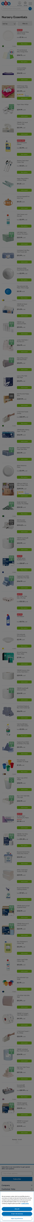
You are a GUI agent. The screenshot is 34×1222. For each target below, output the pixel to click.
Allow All (17, 1209)
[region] (17, 1206)
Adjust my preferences (17, 1218)
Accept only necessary (17, 1214)
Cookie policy (25, 1203)
